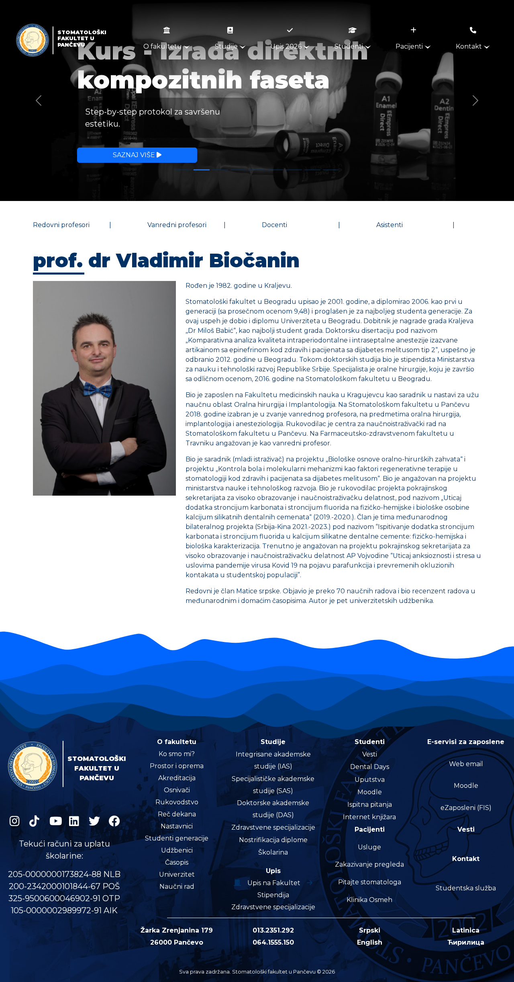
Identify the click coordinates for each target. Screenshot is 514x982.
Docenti (274, 225)
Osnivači (177, 790)
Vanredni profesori (176, 225)
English (369, 942)
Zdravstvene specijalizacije (273, 827)
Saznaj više (135, 155)
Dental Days (369, 767)
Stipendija (273, 895)
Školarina (273, 852)
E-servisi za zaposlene (465, 742)
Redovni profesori (61, 225)
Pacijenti (410, 46)
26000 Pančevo (176, 942)
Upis (273, 871)
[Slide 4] (238, 169)
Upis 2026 (286, 46)
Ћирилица (465, 942)
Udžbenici (177, 850)
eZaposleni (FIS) (466, 808)
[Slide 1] (183, 169)
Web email (466, 764)
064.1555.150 (273, 942)
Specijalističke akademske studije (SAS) (273, 785)
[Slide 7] (294, 169)
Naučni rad (176, 886)
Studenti (350, 46)
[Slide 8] (312, 169)
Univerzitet (177, 874)
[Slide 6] (275, 169)
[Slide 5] (257, 169)
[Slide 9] (331, 169)
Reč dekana (177, 814)
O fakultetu (163, 46)
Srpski (369, 930)
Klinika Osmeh (369, 900)
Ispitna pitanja (369, 804)
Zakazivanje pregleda (369, 864)
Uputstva (370, 779)
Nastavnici (177, 826)
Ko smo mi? (177, 754)
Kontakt (469, 46)
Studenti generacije (176, 838)
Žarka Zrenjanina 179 (177, 930)
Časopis (176, 862)
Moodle (369, 792)
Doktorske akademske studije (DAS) (273, 809)
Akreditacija (177, 778)
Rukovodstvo (176, 802)
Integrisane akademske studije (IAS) (273, 760)
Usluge (369, 847)
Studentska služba (466, 888)
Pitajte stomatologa (369, 882)
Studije (227, 46)
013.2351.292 (273, 930)
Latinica (465, 930)
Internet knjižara (369, 817)
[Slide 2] (202, 169)
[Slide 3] (220, 169)
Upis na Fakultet (273, 883)
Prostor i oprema (177, 766)
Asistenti (389, 225)
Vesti (369, 754)
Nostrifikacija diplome (273, 840)
